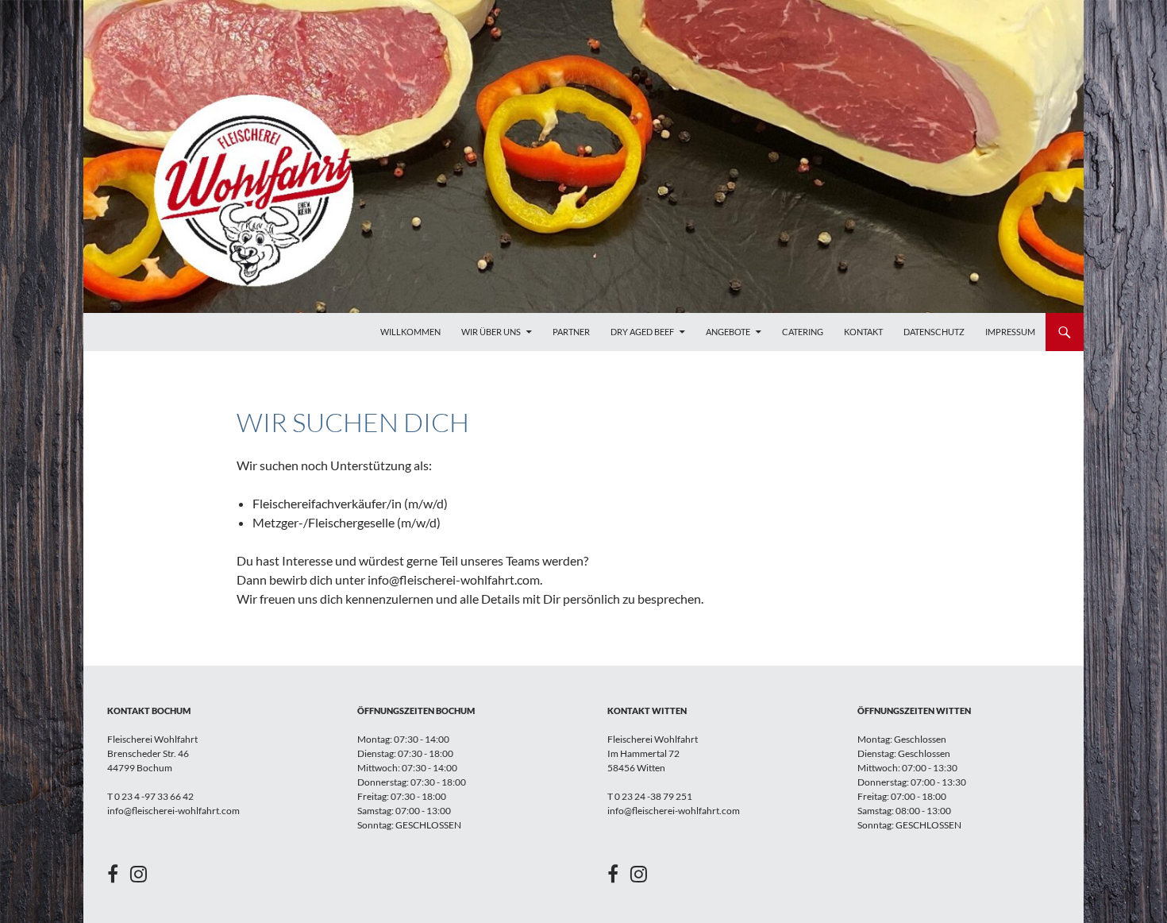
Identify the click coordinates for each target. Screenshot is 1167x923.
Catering (802, 331)
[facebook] (118, 877)
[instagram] (138, 877)
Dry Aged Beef (642, 331)
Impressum (1010, 331)
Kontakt (863, 331)
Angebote (728, 331)
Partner (571, 331)
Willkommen (410, 331)
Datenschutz (934, 331)
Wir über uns (491, 331)
